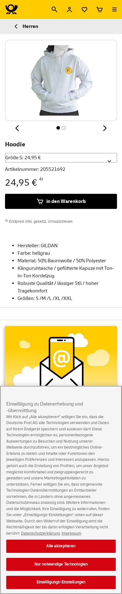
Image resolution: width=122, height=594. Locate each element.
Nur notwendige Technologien (61, 564)
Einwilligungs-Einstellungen (61, 582)
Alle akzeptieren (60, 545)
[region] (61, 490)
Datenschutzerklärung (40, 533)
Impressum (71, 533)
